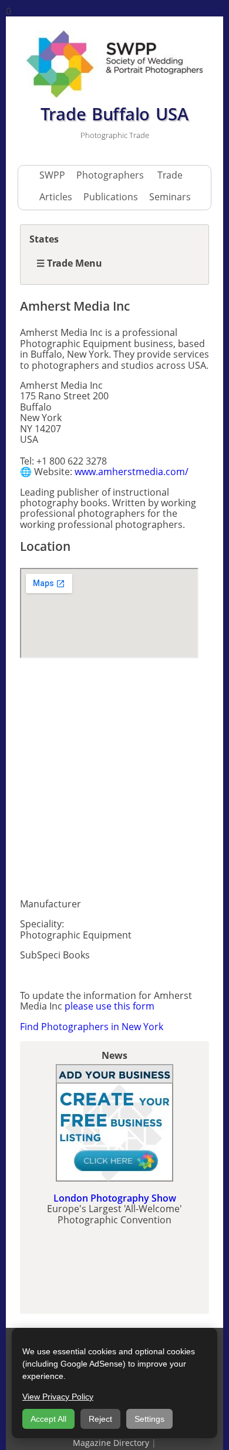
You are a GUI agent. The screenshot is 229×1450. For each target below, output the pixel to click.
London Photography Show (114, 1198)
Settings (149, 1419)
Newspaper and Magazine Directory (142, 1438)
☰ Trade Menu (69, 263)
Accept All (48, 1419)
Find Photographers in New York (91, 1026)
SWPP (52, 175)
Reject (100, 1419)
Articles (55, 196)
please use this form (109, 1006)
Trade (170, 175)
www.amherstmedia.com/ (131, 471)
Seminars (170, 196)
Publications (110, 196)
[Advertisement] (114, 774)
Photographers (110, 175)
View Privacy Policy (57, 1396)
